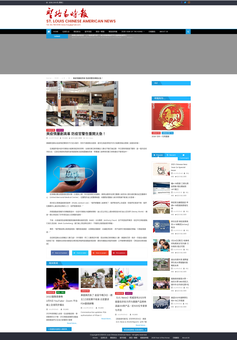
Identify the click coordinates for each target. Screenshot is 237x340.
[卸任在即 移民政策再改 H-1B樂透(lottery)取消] (161, 226)
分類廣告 (151, 31)
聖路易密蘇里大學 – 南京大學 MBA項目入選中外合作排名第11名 (180, 281)
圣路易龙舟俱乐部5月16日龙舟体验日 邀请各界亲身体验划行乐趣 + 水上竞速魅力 (103, 36)
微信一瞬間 (100, 31)
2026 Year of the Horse (132, 31)
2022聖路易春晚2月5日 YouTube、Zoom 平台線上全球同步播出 (62, 301)
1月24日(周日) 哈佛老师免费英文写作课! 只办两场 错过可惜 (180, 243)
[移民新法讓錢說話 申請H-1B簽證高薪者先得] (161, 207)
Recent (172, 155)
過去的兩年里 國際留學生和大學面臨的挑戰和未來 (179, 262)
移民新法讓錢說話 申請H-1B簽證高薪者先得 (179, 205)
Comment (184, 158)
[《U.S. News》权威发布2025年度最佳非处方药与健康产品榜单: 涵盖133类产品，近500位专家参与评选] (131, 279)
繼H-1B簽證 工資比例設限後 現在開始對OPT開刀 (179, 186)
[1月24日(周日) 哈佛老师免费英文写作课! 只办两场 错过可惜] (161, 245)
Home (55, 31)
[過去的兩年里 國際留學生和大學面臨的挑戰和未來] (161, 264)
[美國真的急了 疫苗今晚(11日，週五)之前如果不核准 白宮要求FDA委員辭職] (97, 278)
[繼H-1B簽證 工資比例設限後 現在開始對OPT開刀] (161, 188)
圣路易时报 (50, 130)
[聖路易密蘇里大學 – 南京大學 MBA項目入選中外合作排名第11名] (161, 283)
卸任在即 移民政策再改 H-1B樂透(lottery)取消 (180, 224)
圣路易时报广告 (168, 137)
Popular (159, 155)
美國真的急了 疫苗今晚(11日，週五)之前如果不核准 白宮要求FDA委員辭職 (96, 299)
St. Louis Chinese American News (81, 21)
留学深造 (88, 31)
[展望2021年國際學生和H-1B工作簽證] (161, 302)
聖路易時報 (113, 31)
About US (164, 31)
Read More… (72, 323)
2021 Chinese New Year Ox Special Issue (179, 167)
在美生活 (65, 31)
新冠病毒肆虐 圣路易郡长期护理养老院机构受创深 (135, 330)
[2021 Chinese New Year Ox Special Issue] (161, 169)
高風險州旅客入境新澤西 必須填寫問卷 (60, 329)
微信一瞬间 (60, 292)
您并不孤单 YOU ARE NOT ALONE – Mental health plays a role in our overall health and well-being (170, 143)
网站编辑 (65, 138)
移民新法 (77, 31)
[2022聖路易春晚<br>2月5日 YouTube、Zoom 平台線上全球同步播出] (62, 279)
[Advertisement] (118, 57)
